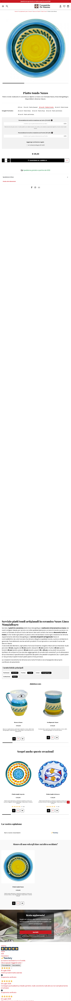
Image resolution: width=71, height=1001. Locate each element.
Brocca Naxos (18, 722)
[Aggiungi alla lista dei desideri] (67, 160)
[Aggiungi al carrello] (14, 738)
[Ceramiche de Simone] (42, 6)
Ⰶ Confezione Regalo (36, 145)
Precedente (6, 965)
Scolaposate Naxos (52, 722)
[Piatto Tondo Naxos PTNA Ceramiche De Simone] (35, 48)
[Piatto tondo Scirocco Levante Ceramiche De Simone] (53, 774)
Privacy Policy (48, 936)
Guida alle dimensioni (9, 181)
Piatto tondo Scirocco (53, 794)
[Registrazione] (60, 6)
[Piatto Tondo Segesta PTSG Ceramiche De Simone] (18, 774)
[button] (1, 1)
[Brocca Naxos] (18, 702)
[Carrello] (68, 6)
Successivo (16, 965)
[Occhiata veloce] (22, 738)
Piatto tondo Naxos (18, 887)
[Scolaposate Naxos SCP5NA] (52, 702)
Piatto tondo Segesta (18, 794)
